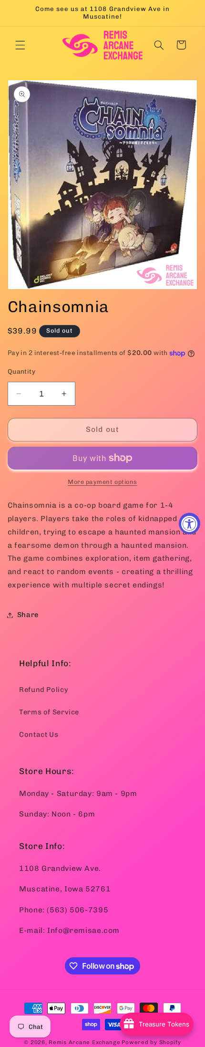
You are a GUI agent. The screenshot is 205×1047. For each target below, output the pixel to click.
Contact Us (38, 734)
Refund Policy (43, 689)
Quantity (21, 371)
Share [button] (28, 614)
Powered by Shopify (151, 1042)
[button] (20, 45)
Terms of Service (49, 712)
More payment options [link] (102, 481)
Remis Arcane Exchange (84, 1042)
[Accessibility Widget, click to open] (189, 523)
